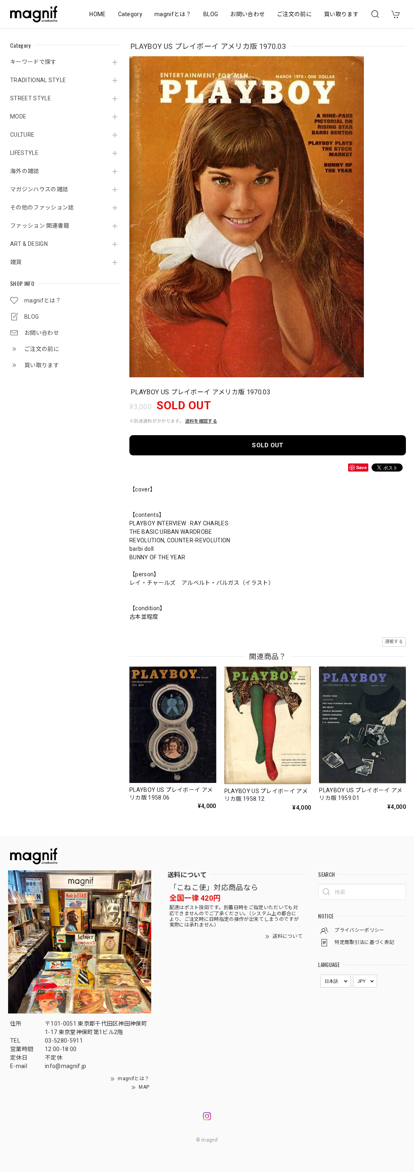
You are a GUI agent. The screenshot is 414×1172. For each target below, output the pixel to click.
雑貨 (16, 262)
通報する (394, 641)
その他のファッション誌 (42, 207)
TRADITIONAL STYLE (38, 80)
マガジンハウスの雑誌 (39, 189)
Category (130, 14)
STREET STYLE (30, 98)
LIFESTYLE (24, 153)
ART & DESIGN (29, 244)
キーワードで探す (33, 62)
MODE (18, 116)
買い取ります (341, 14)
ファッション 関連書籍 (40, 225)
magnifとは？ (172, 14)
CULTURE (22, 134)
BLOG (210, 14)
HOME (97, 14)
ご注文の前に (294, 14)
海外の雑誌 (24, 171)
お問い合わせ (247, 14)
